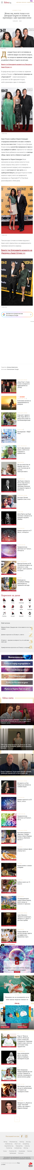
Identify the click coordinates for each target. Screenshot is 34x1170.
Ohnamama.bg (13, 1142)
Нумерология (30, 2)
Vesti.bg (21, 1142)
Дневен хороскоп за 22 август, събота (12, 634)
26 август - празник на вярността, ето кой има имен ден (15, 641)
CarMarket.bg (17, 1148)
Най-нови (18, 2)
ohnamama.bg (21, 398)
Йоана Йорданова (10, 944)
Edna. (7, 2)
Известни (17, 10)
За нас (5, 1151)
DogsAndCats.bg (9, 1146)
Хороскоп (23, 2)
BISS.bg (26, 1148)
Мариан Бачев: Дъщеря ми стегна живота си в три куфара (16, 628)
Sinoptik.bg (26, 1144)
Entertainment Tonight (13, 369)
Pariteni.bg (9, 1148)
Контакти (20, 1153)
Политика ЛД (12, 1151)
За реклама (22, 1151)
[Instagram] (26, 1136)
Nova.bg (28, 1142)
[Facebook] (22, 1136)
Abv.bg (5, 1142)
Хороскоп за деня (10, 595)
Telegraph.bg (19, 1146)
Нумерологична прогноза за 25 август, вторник (15, 647)
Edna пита (8, 698)
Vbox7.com (17, 1144)
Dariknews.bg (8, 1144)
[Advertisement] (17, 339)
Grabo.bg (27, 1146)
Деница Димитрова (12, 367)
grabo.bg (20, 429)
